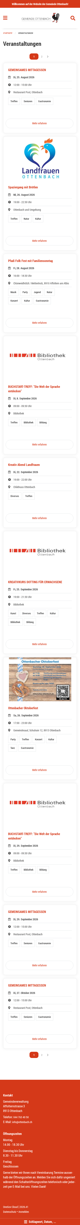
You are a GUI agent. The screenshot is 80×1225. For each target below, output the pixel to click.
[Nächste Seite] (47, 56)
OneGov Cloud (10, 1207)
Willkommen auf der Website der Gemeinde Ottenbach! (40, 4)
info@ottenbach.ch (22, 1122)
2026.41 (24, 1207)
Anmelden (23, 1212)
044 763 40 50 (21, 1117)
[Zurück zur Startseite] (39, 18)
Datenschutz (9, 1212)
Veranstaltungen (25, 33)
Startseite (7, 33)
